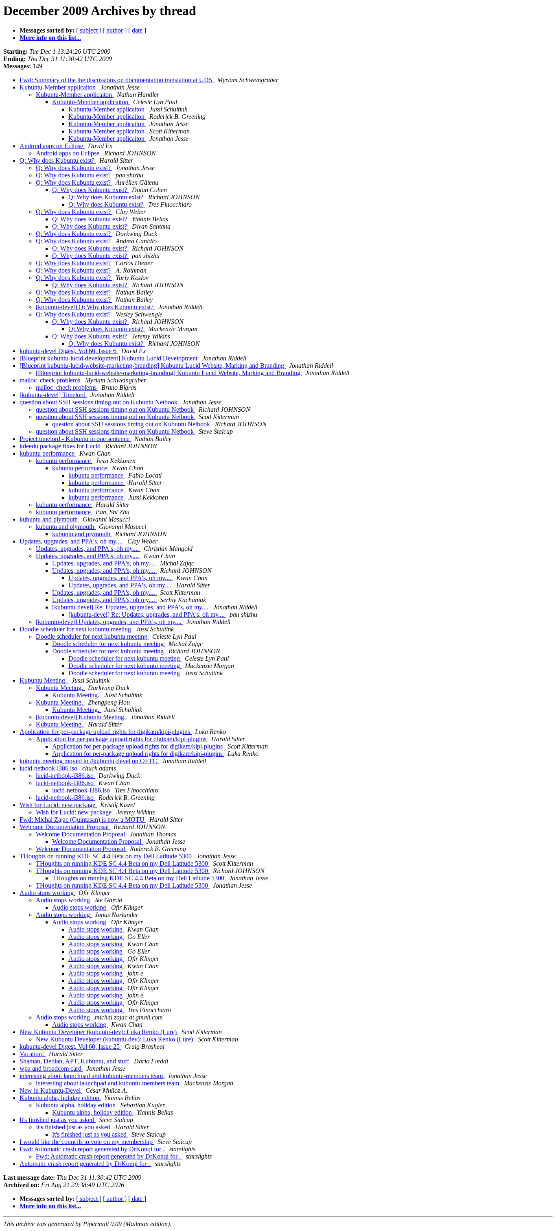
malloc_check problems (51, 380)
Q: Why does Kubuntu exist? (58, 160)
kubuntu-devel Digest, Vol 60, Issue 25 (70, 1046)
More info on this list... (50, 37)
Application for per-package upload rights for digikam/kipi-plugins (106, 731)
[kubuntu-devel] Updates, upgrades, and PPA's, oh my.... (109, 621)
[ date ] (137, 30)
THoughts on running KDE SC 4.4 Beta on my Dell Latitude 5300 (106, 856)
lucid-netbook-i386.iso (49, 768)
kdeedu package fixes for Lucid (61, 446)
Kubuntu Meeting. (44, 680)
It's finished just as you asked (58, 1119)
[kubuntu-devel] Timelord (53, 394)
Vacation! (33, 1053)
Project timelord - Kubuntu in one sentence (75, 438)
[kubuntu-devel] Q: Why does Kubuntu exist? (95, 306)
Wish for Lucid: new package (58, 804)
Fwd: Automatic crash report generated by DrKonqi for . (93, 1149)
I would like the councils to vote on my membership (87, 1141)
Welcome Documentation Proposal (65, 826)
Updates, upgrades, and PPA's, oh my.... (72, 541)
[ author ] (115, 30)
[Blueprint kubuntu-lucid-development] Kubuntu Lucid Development (109, 358)
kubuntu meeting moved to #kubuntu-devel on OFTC (89, 760)
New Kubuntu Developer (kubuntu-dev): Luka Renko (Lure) (99, 1031)
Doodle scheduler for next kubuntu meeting (76, 629)
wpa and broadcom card (51, 1068)
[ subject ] (88, 30)
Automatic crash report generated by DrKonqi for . (85, 1163)
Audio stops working (47, 892)
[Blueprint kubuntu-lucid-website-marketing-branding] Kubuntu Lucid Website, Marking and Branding (153, 365)
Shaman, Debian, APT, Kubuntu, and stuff (75, 1061)
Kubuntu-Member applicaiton (58, 87)
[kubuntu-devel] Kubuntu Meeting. (81, 717)
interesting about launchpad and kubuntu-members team (92, 1075)
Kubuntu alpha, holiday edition (60, 1097)
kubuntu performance (48, 453)
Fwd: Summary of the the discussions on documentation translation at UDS (117, 79)
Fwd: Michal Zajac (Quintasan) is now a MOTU (83, 819)
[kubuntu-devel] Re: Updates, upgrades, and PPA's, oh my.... (131, 607)
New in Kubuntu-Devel (51, 1090)
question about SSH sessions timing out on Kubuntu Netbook (99, 402)
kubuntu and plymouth (49, 519)
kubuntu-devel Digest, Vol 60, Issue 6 (69, 350)
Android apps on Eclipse (52, 145)
